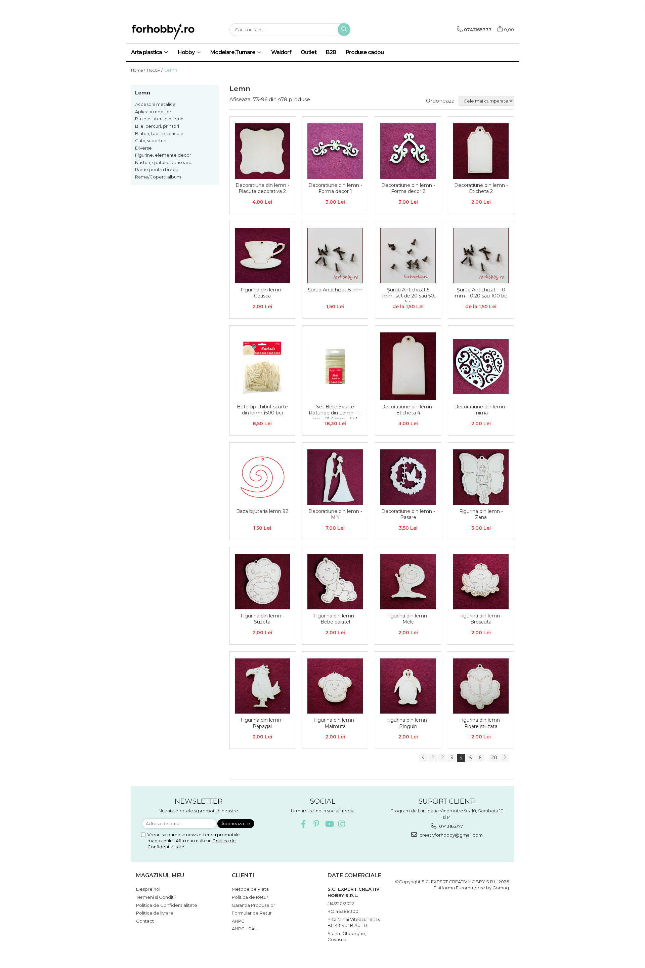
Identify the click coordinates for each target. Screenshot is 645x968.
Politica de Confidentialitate (166, 905)
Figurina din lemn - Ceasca (262, 293)
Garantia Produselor (253, 905)
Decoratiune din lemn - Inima (481, 410)
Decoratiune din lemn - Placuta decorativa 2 (262, 188)
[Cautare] (344, 29)
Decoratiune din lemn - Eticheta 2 (481, 188)
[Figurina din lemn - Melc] (408, 581)
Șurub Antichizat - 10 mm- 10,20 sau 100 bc (481, 293)
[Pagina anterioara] (423, 758)
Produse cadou (365, 52)
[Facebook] (303, 824)
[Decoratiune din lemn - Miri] (335, 477)
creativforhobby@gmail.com (451, 835)
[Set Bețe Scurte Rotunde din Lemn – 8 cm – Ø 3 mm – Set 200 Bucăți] (335, 366)
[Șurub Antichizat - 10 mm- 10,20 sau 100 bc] (481, 255)
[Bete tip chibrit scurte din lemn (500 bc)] (262, 366)
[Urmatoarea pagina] (504, 758)
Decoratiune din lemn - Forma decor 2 (408, 188)
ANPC (238, 921)
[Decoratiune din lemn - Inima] (481, 366)
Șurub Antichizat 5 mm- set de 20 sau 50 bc (408, 294)
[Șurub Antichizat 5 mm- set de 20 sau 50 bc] (408, 255)
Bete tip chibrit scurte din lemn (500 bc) (262, 410)
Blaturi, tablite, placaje (159, 133)
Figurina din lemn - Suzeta (262, 619)
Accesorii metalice (155, 104)
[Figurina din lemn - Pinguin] (408, 686)
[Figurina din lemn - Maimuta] (335, 686)
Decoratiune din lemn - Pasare (408, 514)
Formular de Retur (252, 913)
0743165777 (450, 826)
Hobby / (155, 70)
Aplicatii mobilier (153, 111)
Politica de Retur (250, 897)
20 (494, 758)
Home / (138, 70)
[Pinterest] (316, 824)
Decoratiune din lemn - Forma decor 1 (335, 188)
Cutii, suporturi (150, 140)
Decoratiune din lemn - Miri (335, 514)
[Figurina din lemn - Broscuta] (481, 581)
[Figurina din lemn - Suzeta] (262, 581)
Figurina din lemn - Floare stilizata (481, 723)
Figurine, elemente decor (163, 155)
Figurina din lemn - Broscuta (481, 619)
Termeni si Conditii (156, 897)
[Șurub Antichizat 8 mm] (335, 255)
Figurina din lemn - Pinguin (408, 723)
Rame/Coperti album (158, 176)
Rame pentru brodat (157, 169)
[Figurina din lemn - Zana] (481, 477)
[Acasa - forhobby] (174, 31)
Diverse (143, 148)
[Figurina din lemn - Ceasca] (262, 255)
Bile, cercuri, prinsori (157, 126)
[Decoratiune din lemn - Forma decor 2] (408, 151)
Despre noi (148, 889)
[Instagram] (342, 824)
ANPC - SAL (244, 928)
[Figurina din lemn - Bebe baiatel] (335, 581)
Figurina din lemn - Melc (408, 619)
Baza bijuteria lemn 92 (262, 511)
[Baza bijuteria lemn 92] (262, 477)
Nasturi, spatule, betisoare (163, 162)
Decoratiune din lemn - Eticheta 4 (408, 410)
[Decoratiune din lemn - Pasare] (408, 477)
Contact (145, 921)
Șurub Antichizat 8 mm (335, 290)
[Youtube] (329, 824)
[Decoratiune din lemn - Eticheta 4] (408, 366)
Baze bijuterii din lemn (159, 118)
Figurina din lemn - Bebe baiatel (335, 619)
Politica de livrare (154, 913)
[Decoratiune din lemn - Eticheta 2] (481, 151)
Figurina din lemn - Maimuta (335, 723)
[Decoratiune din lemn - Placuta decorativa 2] (262, 151)
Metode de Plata (250, 889)
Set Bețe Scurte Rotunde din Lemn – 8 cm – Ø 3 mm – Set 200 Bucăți (335, 411)
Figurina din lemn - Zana (481, 514)
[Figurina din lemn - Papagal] (262, 686)
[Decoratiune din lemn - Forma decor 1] (335, 151)
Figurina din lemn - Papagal (262, 723)
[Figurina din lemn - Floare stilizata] (481, 686)
